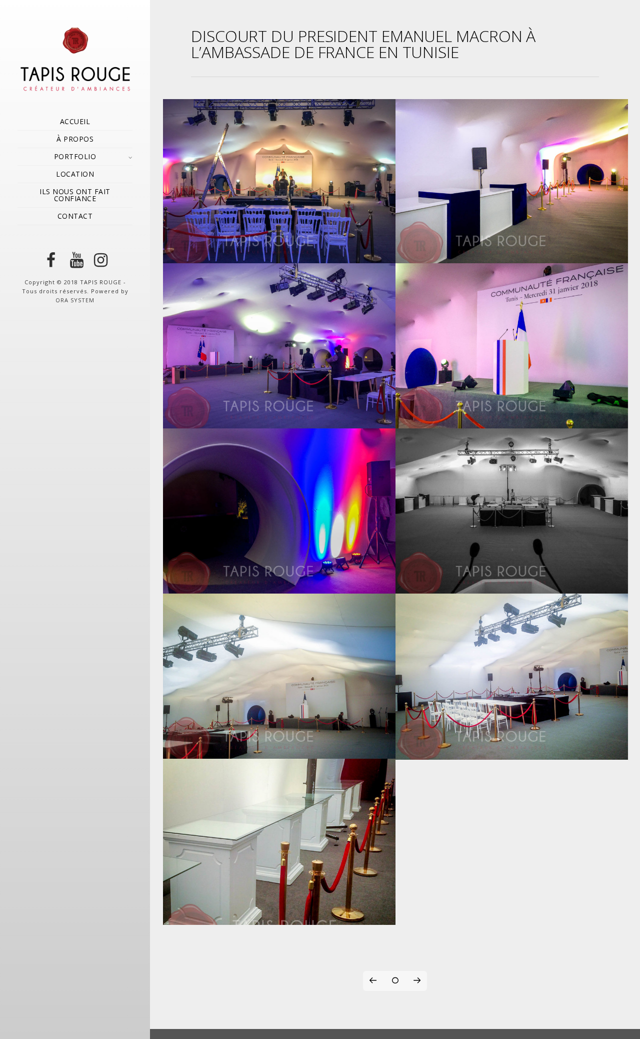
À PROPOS (75, 139)
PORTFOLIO (75, 156)
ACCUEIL (75, 121)
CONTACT (75, 216)
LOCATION (75, 174)
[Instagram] (99, 260)
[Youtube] (75, 260)
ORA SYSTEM (75, 300)
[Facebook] (51, 260)
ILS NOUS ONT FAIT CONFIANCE (75, 195)
